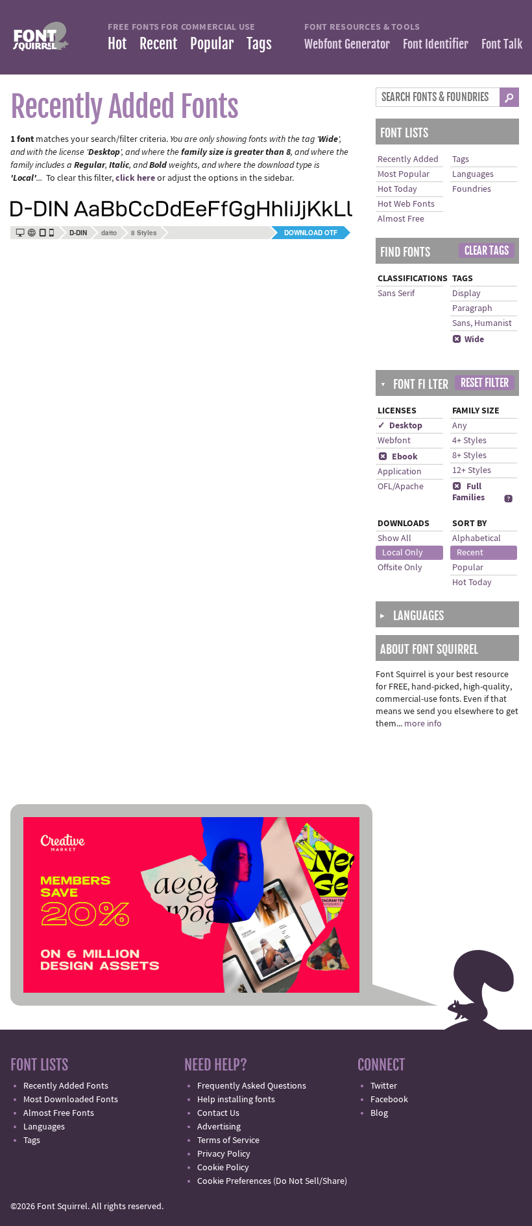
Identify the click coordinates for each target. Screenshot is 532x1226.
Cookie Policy (223, 1168)
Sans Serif (396, 293)
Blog (379, 1113)
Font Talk (501, 44)
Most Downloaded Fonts (70, 1099)
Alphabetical (476, 538)
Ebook (398, 456)
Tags (259, 43)
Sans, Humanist (482, 323)
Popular (212, 43)
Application (400, 472)
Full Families (468, 492)
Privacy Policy (223, 1154)
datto (109, 232)
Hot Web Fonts (406, 204)
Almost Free (401, 219)
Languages (473, 174)
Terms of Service (228, 1140)
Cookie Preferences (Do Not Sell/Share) (272, 1181)
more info (423, 724)
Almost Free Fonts (58, 1113)
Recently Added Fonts (65, 1086)
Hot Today (397, 189)
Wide (468, 339)
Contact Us (218, 1113)
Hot (117, 43)
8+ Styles (469, 455)
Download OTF (310, 232)
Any (459, 426)
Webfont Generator (347, 44)
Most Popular (403, 174)
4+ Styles (469, 440)
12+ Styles (471, 470)
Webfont (394, 440)
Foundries (471, 189)
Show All (394, 538)
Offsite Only (400, 567)
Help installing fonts (236, 1099)
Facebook (389, 1099)
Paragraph (472, 308)
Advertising (219, 1127)
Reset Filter (485, 382)
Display (466, 293)
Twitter (383, 1086)
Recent (158, 43)
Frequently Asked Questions (251, 1086)
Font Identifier (435, 44)
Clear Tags (487, 250)
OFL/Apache (401, 486)
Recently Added (408, 159)
